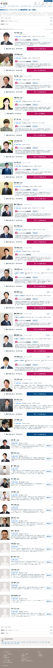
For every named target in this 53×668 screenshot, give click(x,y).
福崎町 (6, 643)
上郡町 (15, 643)
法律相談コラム (7, 657)
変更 (51, 18)
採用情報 (40, 655)
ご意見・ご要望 (24, 654)
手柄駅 (25, 229)
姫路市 (20, 36)
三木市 (21, 642)
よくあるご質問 (7, 660)
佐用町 (17, 643)
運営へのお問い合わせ (8, 662)
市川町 (3, 643)
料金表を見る (35, 39)
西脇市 (18, 642)
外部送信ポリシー (25, 659)
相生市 (9, 642)
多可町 (43, 642)
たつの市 (39, 642)
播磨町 (49, 642)
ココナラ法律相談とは (8, 654)
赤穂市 (15, 642)
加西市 (30, 642)
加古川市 (12, 642)
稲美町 (46, 642)
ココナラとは (6, 659)
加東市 (36, 642)
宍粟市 (33, 642)
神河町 (9, 643)
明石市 (6, 642)
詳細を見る (49, 445)
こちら (23, 29)
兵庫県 (17, 36)
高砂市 (24, 642)
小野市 (27, 642)
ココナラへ (3, 1)
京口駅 (25, 208)
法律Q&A (5, 655)
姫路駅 (25, 36)
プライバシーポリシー (26, 657)
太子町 (12, 643)
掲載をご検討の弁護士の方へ (27, 660)
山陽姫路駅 (26, 166)
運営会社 (40, 654)
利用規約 (23, 655)
